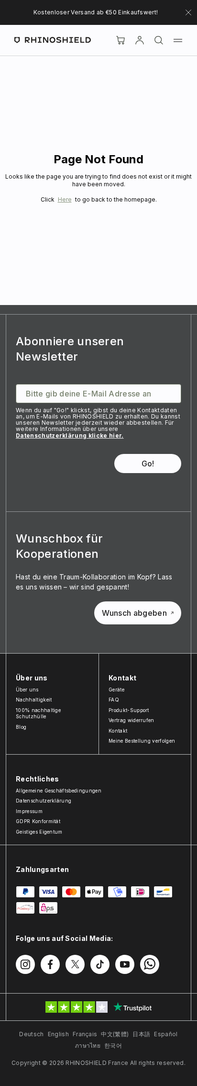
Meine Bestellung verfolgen (142, 741)
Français (85, 1034)
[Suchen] (159, 40)
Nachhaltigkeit (34, 699)
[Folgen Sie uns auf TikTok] (99, 964)
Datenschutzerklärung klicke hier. (70, 435)
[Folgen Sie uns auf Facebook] (50, 964)
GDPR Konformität (38, 821)
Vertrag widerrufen (131, 720)
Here (65, 199)
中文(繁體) (115, 1034)
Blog (21, 727)
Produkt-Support (129, 710)
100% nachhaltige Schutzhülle (38, 713)
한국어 (113, 1045)
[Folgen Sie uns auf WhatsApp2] (149, 964)
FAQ (114, 699)
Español (165, 1034)
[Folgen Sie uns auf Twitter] (75, 964)
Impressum (29, 811)
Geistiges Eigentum (39, 832)
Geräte (116, 689)
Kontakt (118, 731)
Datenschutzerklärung (43, 800)
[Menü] (178, 40)
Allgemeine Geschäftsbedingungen (58, 790)
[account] (139, 40)
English (58, 1034)
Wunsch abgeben (134, 613)
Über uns (27, 689)
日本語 (141, 1034)
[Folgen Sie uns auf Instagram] (25, 964)
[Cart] (120, 40)
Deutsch (31, 1034)
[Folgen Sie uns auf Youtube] (124, 964)
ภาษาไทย (87, 1045)
